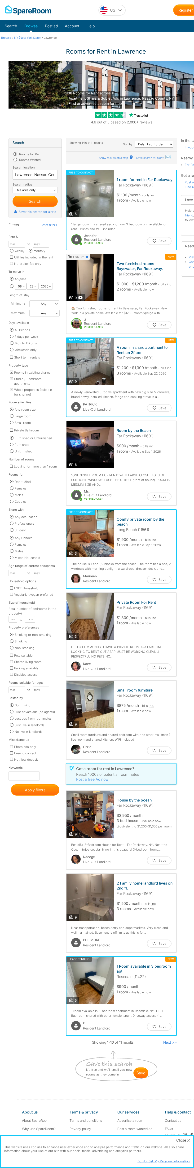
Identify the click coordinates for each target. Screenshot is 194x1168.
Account (72, 26)
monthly (39, 251)
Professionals (24, 523)
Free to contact (25, 753)
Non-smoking (25, 648)
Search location (24, 167)
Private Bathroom (26, 430)
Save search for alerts (150, 158)
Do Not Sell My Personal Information (163, 1161)
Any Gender (23, 538)
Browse (31, 26)
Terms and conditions (86, 1120)
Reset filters (48, 225)
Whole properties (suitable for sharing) (33, 392)
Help (91, 26)
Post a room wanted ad (134, 1129)
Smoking (21, 641)
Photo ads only (25, 747)
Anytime (20, 279)
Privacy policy (80, 1129)
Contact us (173, 1120)
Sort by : (129, 144)
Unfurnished (23, 451)
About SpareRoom (35, 1120)
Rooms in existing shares (32, 372)
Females (20, 488)
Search (11, 26)
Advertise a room (130, 1120)
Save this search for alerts (37, 212)
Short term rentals (27, 357)
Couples (20, 501)
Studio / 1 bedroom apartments (27, 381)
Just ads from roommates (33, 718)
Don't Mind (23, 482)
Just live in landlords (29, 725)
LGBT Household (26, 588)
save (141, 1073)
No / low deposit (26, 759)
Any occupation (26, 517)
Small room (23, 423)
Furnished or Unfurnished (33, 438)
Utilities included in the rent (33, 257)
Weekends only (25, 350)
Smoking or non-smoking (33, 635)
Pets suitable (23, 655)
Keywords (16, 769)
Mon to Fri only (26, 343)
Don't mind (23, 705)
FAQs (169, 1129)
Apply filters (35, 790)
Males (19, 495)
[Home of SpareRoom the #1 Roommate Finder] (28, 10)
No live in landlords (29, 732)
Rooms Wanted (29, 160)
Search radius (22, 184)
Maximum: (18, 313)
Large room (23, 416)
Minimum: (18, 303)
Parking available (26, 668)
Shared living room (27, 662)
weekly (19, 251)
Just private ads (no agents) (35, 712)
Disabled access (25, 674)
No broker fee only (27, 264)
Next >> (170, 1042)
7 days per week (26, 336)
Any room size (25, 409)
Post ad (51, 26)
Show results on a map (114, 158)
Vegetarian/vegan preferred (33, 594)
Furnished (22, 445)
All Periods (22, 330)
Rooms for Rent (29, 154)
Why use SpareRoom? (39, 1129)
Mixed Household (27, 558)
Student (20, 530)
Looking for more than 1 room (35, 466)
